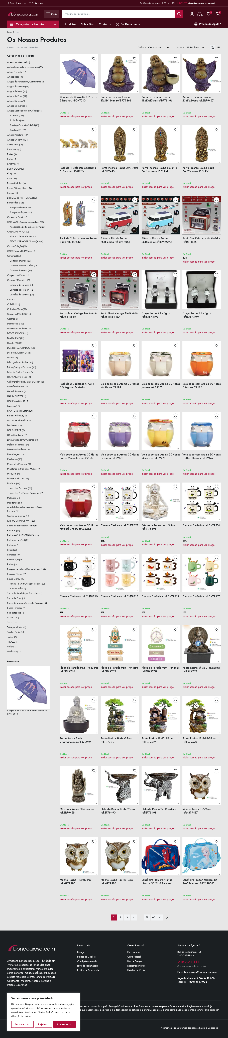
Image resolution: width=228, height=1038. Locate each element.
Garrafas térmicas (15, 386)
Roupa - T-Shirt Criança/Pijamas (25, 583)
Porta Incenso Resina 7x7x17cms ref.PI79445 (119, 169)
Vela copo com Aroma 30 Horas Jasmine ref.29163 (161, 385)
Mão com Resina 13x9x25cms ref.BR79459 (77, 811)
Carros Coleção (15, 246)
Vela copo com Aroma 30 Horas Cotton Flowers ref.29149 (201, 456)
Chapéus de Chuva (16, 275)
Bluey (9, 173)
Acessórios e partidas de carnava (25, 226)
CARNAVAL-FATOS (16, 231)
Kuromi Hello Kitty (15, 415)
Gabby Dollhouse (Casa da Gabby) (23, 381)
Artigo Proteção (14, 72)
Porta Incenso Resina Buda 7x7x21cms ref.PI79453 (198, 169)
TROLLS (11, 641)
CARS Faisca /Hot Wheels (19, 251)
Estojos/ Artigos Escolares (19, 367)
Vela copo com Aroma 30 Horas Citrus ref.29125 (201, 385)
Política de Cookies (86, 956)
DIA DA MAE (13, 338)
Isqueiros (11, 406)
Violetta (10, 646)
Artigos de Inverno (16, 86)
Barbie (10, 159)
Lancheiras (12, 425)
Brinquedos (12, 202)
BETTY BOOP (14, 168)
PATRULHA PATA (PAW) (18, 520)
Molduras (11, 498)
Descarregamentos (136, 965)
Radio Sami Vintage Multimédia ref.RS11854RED (119, 315)
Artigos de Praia (14, 96)
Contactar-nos (37, 3)
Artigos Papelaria (15, 135)
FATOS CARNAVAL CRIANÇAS (25, 241)
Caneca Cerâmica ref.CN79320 (79, 596)
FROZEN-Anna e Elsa (17, 377)
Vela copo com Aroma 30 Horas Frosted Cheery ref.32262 (79, 527)
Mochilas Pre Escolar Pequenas (24, 493)
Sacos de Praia (14, 598)
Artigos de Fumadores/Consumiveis (24, 81)
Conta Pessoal (134, 956)
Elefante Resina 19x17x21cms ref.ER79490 (118, 811)
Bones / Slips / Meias (17, 188)
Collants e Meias (14, 309)
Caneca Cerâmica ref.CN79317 (201, 596)
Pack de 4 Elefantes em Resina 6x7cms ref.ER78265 (78, 169)
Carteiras (11, 256)
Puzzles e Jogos (14, 559)
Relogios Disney (14, 574)
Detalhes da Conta (136, 970)
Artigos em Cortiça (16, 105)
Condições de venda (87, 961)
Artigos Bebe (13, 76)
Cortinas (11, 318)
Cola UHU (12, 304)
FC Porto (14, 115)
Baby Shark (12, 149)
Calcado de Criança (19, 285)
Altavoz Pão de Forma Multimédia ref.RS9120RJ (115, 240)
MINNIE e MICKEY (15, 478)
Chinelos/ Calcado (16, 280)
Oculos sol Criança (16, 516)
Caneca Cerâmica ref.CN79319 (160, 596)
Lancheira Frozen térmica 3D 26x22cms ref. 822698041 (199, 881)
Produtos (70, 24)
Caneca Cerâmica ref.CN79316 (201, 525)
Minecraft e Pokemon (17, 464)
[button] (217, 14)
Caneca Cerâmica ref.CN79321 (119, 525)
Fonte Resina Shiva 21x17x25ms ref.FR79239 (200, 669)
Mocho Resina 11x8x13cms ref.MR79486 (75, 881)
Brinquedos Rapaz (18, 212)
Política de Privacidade (88, 970)
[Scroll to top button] (220, 1030)
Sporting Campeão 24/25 (22, 125)
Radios (10, 564)
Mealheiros (12, 459)
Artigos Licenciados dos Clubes (22, 110)
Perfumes (11, 545)
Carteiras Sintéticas (18, 270)
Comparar (95, 70)
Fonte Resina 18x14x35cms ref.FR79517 (116, 740)
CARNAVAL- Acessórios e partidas (23, 222)
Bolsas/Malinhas (14, 183)
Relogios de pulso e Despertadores (23, 569)
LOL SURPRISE (14, 430)
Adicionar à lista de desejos (94, 58)
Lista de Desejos (134, 961)
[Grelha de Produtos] (212, 47)
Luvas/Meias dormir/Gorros (20, 439)
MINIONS (12, 473)
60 (153, 917)
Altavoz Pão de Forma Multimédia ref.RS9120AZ (157, 240)
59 (147, 917)
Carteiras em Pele (18, 260)
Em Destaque (128, 24)
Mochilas (11, 483)
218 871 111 (181, 3)
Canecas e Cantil (15, 217)
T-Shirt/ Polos (16, 588)
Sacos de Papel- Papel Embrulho (22, 593)
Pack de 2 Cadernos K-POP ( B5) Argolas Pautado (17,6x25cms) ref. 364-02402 (77, 387)
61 (160, 917)
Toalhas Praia (13, 632)
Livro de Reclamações (87, 965)
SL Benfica (15, 120)
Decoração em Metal (17, 328)
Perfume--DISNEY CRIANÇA (20, 535)
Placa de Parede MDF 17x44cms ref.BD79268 (160, 669)
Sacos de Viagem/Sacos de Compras (25, 603)
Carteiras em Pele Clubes (21, 265)
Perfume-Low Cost (16, 540)
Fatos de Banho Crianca (18, 372)
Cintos (10, 299)
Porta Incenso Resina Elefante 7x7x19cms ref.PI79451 (159, 169)
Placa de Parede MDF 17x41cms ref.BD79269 (119, 669)
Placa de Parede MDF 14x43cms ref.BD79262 (79, 669)
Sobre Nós (87, 24)
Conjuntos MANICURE (17, 314)
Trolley (10, 637)
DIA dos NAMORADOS (18, 348)
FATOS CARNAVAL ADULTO (23, 236)
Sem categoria (14, 612)
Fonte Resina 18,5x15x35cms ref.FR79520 (199, 740)
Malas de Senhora (15, 444)
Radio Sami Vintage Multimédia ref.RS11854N (78, 315)
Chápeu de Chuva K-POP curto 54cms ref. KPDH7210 (78, 98)
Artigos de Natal (14, 91)
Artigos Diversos (14, 101)
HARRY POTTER (15, 396)
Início (9, 32)
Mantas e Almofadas (16, 449)
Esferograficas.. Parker (17, 362)
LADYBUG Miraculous (17, 420)
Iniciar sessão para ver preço (76, 116)
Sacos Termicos (14, 608)
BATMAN (11, 164)
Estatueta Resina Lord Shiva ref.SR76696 (158, 527)
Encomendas (133, 952)
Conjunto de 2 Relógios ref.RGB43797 (196, 315)
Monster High (13, 502)
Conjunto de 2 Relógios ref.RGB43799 (156, 315)
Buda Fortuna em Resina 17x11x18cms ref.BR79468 (116, 98)
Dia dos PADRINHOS (17, 352)
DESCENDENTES (15, 333)
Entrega (80, 952)
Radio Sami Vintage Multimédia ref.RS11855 (201, 240)
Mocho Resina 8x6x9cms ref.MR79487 (196, 811)
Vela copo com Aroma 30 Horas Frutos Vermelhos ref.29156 (79, 456)
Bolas (9, 178)
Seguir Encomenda (18, 3)
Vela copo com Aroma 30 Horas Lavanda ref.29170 (120, 456)
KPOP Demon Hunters (18, 410)
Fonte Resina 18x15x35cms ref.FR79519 (157, 740)
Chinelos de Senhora (20, 294)
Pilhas (10, 549)
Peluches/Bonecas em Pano (20, 525)
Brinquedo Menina (18, 207)
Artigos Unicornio (15, 139)
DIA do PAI (12, 343)
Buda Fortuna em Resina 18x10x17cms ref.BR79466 (157, 98)
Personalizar (22, 1024)
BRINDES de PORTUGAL (19, 197)
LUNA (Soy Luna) (15, 435)
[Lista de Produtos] (218, 47)
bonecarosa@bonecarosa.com (200, 972)
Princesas (11, 554)
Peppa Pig (12, 530)
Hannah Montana (15, 391)
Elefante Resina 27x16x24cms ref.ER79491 (159, 811)
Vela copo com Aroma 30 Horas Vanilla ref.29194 (120, 385)
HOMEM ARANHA (16, 401)
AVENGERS (13, 144)
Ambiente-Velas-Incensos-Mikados (23, 67)
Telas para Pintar (15, 627)
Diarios (10, 357)
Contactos (105, 24)
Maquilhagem (13, 454)
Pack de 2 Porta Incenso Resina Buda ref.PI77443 (78, 240)
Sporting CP (15, 130)
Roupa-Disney (13, 579)
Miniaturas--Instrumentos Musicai (22, 469)
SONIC (10, 617)
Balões (10, 154)
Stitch (9, 622)
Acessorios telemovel (17, 62)
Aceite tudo (64, 1024)
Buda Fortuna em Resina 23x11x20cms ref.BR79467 (198, 98)
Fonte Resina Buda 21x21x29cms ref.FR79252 (75, 740)
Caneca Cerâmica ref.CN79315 (119, 596)
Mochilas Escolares (18, 488)
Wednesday (12, 651)
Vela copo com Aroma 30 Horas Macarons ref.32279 (161, 456)
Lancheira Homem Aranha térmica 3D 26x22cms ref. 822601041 (157, 883)
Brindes (10, 193)
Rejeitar (42, 1024)
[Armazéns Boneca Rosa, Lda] (23, 14)
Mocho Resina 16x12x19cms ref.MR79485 (117, 881)
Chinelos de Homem (19, 289)
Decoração (12, 323)
